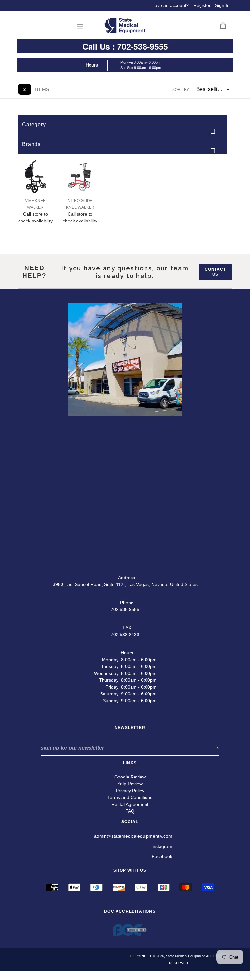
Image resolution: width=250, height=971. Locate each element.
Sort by (180, 89)
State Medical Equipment (185, 956)
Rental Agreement (129, 804)
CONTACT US (215, 271)
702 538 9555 (125, 609)
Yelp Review (130, 783)
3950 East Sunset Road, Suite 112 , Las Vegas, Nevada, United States (125, 584)
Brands (31, 144)
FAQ (129, 811)
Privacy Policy (130, 790)
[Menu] (82, 26)
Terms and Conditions (129, 797)
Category (34, 124)
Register (202, 5)
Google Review (130, 776)
